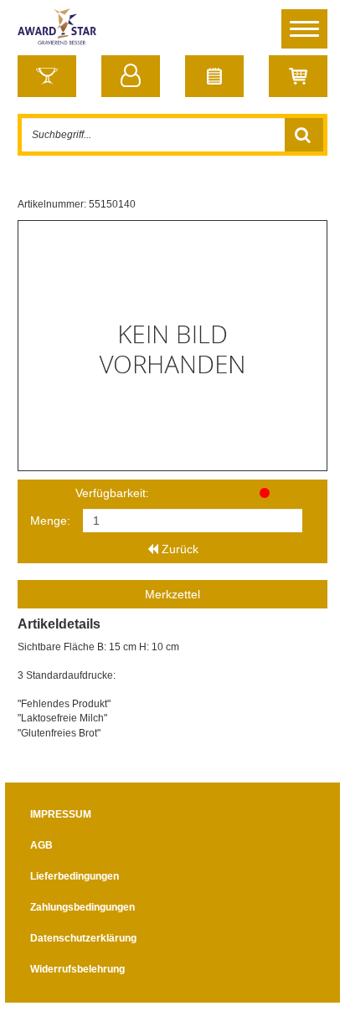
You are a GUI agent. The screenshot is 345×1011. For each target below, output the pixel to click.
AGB (41, 845)
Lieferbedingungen (74, 876)
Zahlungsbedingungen (82, 907)
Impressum (60, 814)
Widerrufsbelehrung (77, 969)
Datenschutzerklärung (83, 938)
